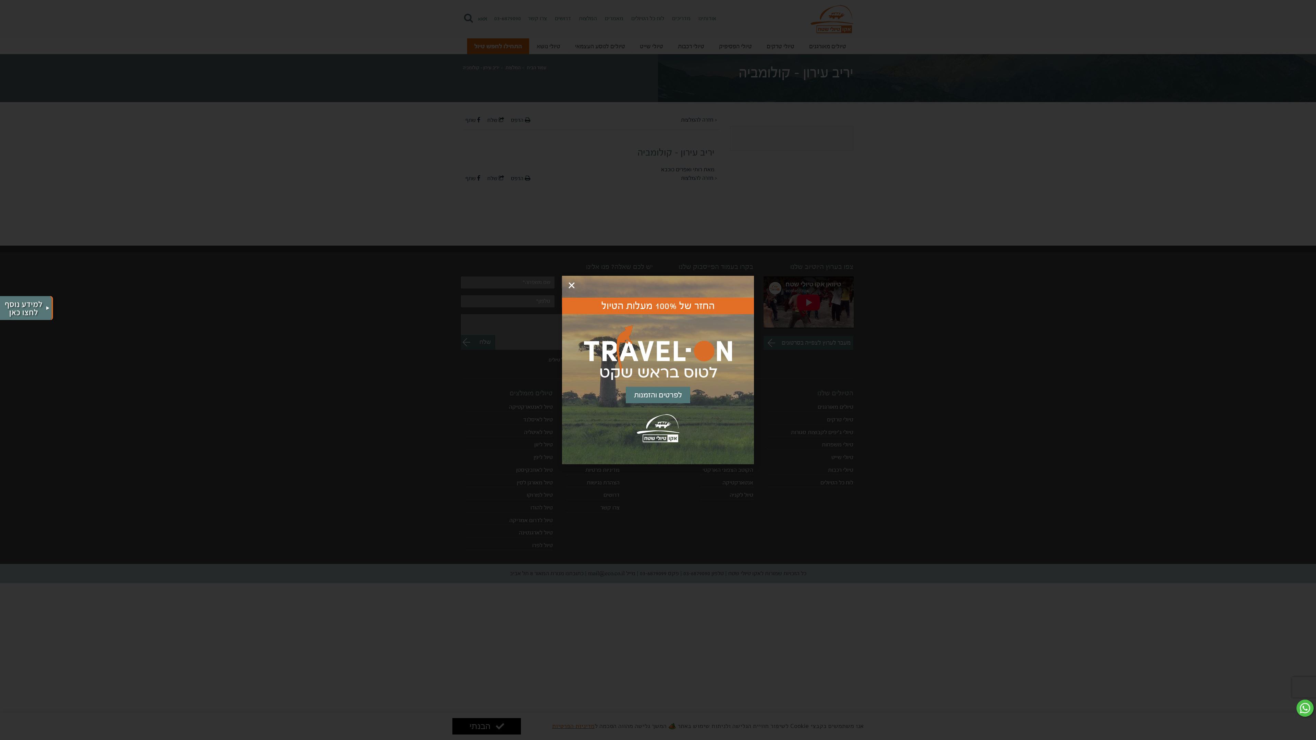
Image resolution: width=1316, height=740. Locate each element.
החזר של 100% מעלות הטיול (658, 306)
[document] (658, 370)
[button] (572, 285)
